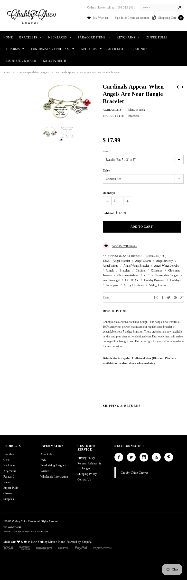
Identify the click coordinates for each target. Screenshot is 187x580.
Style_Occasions (158, 285)
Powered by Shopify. (79, 542)
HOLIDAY (132, 280)
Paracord (8, 476)
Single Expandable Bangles (33, 72)
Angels (110, 270)
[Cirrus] (102, 548)
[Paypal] (81, 548)
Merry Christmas (134, 285)
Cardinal (140, 270)
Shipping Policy (87, 474)
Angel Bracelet (121, 261)
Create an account (138, 17)
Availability (112, 109)
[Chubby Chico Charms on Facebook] (118, 457)
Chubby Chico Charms (135, 472)
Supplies (8, 499)
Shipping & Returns (122, 406)
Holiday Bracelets (154, 280)
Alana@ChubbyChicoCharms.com (30, 531)
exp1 (147, 275)
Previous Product (178, 87)
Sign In (119, 17)
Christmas (157, 270)
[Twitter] (168, 297)
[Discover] (63, 548)
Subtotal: (108, 213)
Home (6, 72)
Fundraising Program (53, 465)
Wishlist (45, 471)
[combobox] (162, 7)
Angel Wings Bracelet (136, 265)
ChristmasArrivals (128, 275)
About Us (46, 454)
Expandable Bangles (167, 275)
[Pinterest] (175, 297)
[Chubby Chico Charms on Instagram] (144, 457)
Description (115, 311)
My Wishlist (100, 17)
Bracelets (125, 270)
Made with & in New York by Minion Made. (34, 542)
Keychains (9, 471)
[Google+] (182, 297)
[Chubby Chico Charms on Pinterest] (168, 457)
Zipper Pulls (10, 487)
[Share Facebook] (162, 297)
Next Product (183, 87)
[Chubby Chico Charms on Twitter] (131, 457)
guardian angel (111, 280)
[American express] (24, 548)
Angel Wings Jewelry (166, 265)
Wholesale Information (54, 476)
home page (112, 285)
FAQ (43, 460)
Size (105, 151)
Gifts (6, 460)
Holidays (175, 280)
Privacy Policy (86, 458)
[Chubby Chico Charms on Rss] (156, 457)
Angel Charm (143, 261)
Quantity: (109, 193)
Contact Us (84, 479)
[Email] (156, 297)
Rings (6, 482)
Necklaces (9, 465)
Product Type (113, 115)
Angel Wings (110, 265)
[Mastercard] (44, 548)
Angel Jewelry (164, 261)
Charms (8, 493)
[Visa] (8, 548)
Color (106, 170)
